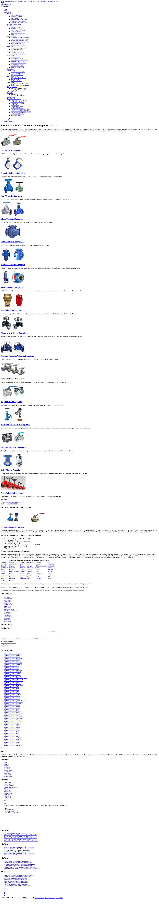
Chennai (22, 562)
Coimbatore (4, 577)
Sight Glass (10, 93)
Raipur (11, 569)
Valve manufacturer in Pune (11, 661)
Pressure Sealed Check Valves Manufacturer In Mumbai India (20, 854)
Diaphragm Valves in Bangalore (14, 333)
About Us (6, 10)
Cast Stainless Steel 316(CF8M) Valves (21, 112)
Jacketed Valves (15, 79)
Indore (49, 573)
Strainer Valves (11, 70)
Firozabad (22, 567)
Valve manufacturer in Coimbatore (13, 726)
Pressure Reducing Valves (14, 24)
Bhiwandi (3, 566)
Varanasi (3, 573)
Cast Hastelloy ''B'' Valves (17, 102)
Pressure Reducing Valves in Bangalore (17, 356)
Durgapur (50, 569)
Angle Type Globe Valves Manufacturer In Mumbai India (19, 875)
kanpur (49, 578)
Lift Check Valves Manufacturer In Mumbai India (17, 850)
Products (6, 765)
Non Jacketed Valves (16, 81)
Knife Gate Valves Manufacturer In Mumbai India (17, 879)
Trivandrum (12, 575)
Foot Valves (10, 69)
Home (5, 9)
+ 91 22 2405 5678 (9, 811)
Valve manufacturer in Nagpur (12, 729)
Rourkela (22, 573)
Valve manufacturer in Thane (11, 743)
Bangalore (29, 573)
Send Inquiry (4, 499)
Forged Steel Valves (16, 115)
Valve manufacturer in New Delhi (13, 663)
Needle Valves (11, 97)
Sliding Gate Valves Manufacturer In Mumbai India (17, 876)
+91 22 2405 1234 (37, 1)
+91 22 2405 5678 (26, 1)
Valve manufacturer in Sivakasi (12, 675)
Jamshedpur (23, 578)
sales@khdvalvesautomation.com (10, 1)
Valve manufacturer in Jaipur (11, 666)
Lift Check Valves (15, 57)
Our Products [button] (7, 12)
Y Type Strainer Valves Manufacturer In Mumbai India (18, 865)
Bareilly (50, 571)
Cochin (21, 569)
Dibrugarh (29, 575)
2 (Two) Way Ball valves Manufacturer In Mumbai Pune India (20, 835)
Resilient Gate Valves (16, 31)
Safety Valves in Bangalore (12, 287)
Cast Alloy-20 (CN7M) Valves (19, 100)
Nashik (38, 571)
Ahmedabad (12, 564)
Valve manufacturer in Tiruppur (12, 673)
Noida (49, 577)
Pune (49, 562)
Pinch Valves (7, 619)
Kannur (11, 577)
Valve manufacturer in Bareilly (12, 706)
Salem (38, 564)
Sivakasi (22, 566)
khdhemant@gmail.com (14, 812)
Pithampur (22, 575)
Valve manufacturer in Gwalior (12, 724)
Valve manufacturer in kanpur (11, 742)
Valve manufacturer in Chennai (12, 657)
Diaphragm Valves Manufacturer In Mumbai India (17, 885)
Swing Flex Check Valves (17, 66)
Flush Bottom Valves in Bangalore (15, 424)
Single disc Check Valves (17, 67)
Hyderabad (30, 562)
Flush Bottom (7, 615)
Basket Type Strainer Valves (18, 72)
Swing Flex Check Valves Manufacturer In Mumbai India (19, 847)
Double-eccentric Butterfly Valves (19, 39)
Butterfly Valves (11, 36)
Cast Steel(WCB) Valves (17, 114)
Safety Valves (10, 82)
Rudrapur (38, 577)
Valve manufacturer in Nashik (12, 705)
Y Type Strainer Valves (17, 75)
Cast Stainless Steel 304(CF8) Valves (20, 109)
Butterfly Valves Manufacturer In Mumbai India (16, 861)
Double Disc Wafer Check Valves (19, 60)
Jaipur (21, 564)
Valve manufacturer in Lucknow (12, 740)
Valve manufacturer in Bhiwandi (12, 672)
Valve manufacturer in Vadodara (12, 730)
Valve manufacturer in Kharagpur (12, 703)
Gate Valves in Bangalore (11, 196)
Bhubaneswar (4, 567)
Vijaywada (12, 567)
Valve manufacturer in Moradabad (13, 714)
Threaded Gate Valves (16, 28)
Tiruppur (11, 566)
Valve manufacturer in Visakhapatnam (14, 717)
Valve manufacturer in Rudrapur (12, 732)
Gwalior (50, 575)
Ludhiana (29, 569)
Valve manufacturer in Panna (11, 690)
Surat (28, 564)
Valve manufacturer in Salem (11, 669)
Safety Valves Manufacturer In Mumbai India (16, 882)
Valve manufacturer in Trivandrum (13, 718)
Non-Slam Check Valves (17, 58)
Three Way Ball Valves (17, 16)
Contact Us (7, 120)
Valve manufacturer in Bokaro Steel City (14, 685)
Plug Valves (10, 46)
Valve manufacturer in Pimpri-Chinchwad (15, 700)
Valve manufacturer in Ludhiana (12, 694)
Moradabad (39, 573)
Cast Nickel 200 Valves (17, 108)
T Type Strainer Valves (17, 73)
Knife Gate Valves (15, 27)
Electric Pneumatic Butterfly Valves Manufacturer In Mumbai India (21, 868)
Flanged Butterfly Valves (17, 43)
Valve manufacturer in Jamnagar (12, 676)
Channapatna (23, 571)
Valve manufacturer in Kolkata (12, 660)
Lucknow (38, 578)
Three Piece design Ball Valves (19, 22)
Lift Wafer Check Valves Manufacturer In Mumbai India (18, 848)
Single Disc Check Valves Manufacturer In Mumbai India (19, 853)
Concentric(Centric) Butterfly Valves (20, 37)
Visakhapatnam (5, 575)
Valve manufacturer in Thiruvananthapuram (15, 678)
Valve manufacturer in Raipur (11, 691)
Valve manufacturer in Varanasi (12, 708)
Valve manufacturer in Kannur (12, 727)
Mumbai (11, 562)
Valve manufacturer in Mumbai (12, 655)
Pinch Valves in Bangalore (12, 493)
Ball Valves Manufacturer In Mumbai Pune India (16, 833)
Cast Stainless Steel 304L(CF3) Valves (21, 111)
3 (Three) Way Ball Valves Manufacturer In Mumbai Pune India (20, 836)
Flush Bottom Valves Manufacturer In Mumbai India (17, 851)
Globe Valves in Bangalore (12, 219)
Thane (2, 580)
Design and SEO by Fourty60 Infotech (45, 898)
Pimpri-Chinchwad (14, 571)
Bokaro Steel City (31, 567)
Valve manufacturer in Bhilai (11, 739)
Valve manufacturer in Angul (11, 723)
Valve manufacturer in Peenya (12, 699)
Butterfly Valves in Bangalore (13, 173)
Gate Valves (10, 25)
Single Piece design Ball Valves (19, 19)
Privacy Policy (59, 898)
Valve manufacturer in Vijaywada (12, 682)
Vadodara (29, 577)
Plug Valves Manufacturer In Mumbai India (15, 884)
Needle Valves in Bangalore (12, 379)
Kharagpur (29, 571)
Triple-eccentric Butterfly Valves (19, 40)
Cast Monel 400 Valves (17, 106)
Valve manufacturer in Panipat (12, 696)
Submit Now (4, 646)
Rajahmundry (51, 566)
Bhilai (28, 578)
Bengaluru (3, 562)
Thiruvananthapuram (41, 566)
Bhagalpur (12, 578)
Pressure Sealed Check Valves (18, 63)
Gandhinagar (51, 564)
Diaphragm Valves (12, 87)
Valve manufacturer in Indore (11, 715)
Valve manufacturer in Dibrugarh (12, 721)
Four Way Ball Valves (16, 18)
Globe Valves (10, 51)
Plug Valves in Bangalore (11, 402)
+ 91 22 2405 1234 (9, 809)
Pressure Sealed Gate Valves (18, 33)
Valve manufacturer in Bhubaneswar (13, 681)
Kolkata (38, 562)
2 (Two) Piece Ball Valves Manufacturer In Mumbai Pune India (20, 839)
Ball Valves (10, 13)
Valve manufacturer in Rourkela (12, 711)
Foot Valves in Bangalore (11, 310)
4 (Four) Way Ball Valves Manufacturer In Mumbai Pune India (20, 838)
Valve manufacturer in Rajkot (11, 687)
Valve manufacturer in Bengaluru (12, 654)
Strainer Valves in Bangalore (13, 264)
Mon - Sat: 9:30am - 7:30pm (51, 1)
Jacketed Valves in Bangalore (13, 447)
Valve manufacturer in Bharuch (12, 688)
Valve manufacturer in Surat (11, 667)
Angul (38, 575)
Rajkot (38, 567)
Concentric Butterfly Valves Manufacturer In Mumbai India (19, 864)
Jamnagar (29, 566)
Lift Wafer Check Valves (17, 64)
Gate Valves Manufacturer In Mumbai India (15, 878)
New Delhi (4, 564)
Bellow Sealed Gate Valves (18, 30)
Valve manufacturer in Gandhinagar (13, 670)
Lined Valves (7, 621)
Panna (2, 569)
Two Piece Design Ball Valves (18, 21)
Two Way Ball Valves (16, 15)
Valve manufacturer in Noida (11, 733)
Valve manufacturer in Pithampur (12, 720)
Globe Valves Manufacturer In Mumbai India (15, 881)
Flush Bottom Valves (12, 76)
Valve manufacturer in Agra (11, 734)
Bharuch (50, 567)
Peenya (3, 571)
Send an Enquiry (8, 121)
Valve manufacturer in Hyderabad (13, 658)
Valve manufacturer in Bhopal (12, 745)
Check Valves (10, 55)
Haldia (11, 573)
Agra (2, 578)
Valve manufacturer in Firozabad (12, 684)
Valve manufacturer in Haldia (11, 709)
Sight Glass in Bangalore (11, 470)
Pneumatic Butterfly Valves (18, 45)
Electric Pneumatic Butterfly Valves (20, 42)
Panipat (38, 569)
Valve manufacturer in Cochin (12, 693)
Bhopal (11, 580)
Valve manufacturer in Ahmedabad (13, 664)
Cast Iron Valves (15, 105)
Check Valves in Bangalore (12, 242)
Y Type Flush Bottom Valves (18, 78)
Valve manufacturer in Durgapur (12, 697)
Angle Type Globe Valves (17, 52)
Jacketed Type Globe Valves (18, 54)
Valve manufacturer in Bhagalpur (12, 736)
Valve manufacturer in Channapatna (13, 702)
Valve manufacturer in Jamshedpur (13, 737)
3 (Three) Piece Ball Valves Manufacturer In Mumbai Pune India (21, 841)
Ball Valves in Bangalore (11, 150)
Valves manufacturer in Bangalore (12, 527)
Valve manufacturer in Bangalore (12, 712)
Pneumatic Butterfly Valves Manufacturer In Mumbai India (19, 867)
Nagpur (22, 577)
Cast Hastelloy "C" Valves (17, 103)
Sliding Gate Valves (16, 34)
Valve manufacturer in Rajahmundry (13, 679)
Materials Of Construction (14, 99)
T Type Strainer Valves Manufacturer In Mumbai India (18, 862)
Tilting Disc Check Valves (17, 61)
